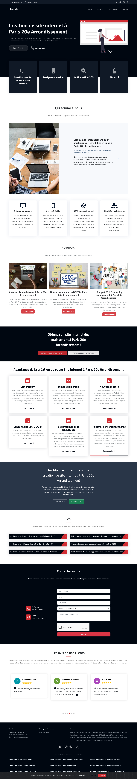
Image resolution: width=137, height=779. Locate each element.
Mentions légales (44, 732)
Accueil (90, 9)
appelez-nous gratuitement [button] (52, 353)
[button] (68, 158)
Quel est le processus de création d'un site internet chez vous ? (34, 551)
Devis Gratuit (18, 48)
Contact (125, 9)
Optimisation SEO (84, 77)
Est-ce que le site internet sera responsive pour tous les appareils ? (96, 536)
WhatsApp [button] (77, 502)
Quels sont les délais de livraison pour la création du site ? (32, 536)
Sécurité (114, 77)
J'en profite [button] (60, 502)
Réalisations (113, 9)
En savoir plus (92, 775)
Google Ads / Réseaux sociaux (18, 737)
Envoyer (84, 634)
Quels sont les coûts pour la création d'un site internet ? (31, 544)
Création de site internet (16, 732)
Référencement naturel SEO (18, 735)
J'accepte (102, 775)
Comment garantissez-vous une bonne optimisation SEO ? (93, 544)
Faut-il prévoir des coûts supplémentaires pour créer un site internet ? (98, 551)
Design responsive (53, 77)
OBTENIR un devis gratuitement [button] (83, 353)
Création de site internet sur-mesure (22, 80)
